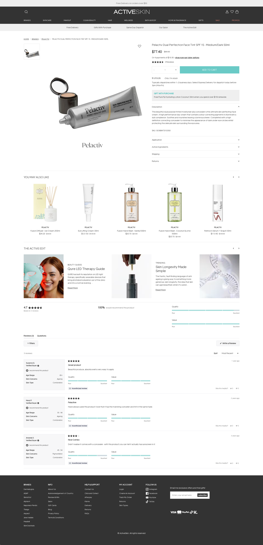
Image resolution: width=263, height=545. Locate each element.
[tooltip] (78, 388)
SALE (218, 20)
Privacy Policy (53, 513)
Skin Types (123, 505)
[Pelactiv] (92, 145)
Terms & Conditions (56, 517)
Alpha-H (27, 501)
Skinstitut (27, 497)
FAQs (87, 513)
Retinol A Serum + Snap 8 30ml (217, 230)
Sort (216, 353)
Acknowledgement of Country (60, 493)
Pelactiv (45, 227)
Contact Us (89, 489)
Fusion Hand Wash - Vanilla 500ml (131, 230)
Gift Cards (52, 505)
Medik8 (27, 521)
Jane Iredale (28, 517)
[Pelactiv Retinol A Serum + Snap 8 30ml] (217, 184)
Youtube (152, 497)
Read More (73, 288)
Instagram (153, 489)
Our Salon (163, 27)
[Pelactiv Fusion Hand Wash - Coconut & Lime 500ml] (174, 184)
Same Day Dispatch (135, 27)
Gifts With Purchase (102, 27)
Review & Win (53, 497)
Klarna (87, 501)
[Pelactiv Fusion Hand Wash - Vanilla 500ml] (131, 184)
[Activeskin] (131, 11)
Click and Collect (91, 493)
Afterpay (88, 497)
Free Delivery (72, 27)
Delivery (88, 505)
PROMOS (235, 20)
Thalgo (26, 509)
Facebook (153, 493)
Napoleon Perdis (30, 505)
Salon (50, 501)
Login (121, 489)
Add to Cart (209, 69)
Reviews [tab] (29, 336)
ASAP (26, 493)
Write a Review (230, 344)
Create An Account (127, 493)
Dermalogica (29, 489)
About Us (52, 489)
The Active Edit (189, 27)
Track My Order (125, 497)
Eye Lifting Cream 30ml (88, 230)
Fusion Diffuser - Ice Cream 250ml (45, 230)
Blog (50, 509)
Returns (88, 509)
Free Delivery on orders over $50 (131, 3)
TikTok (151, 501)
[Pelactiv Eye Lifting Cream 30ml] (88, 184)
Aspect (27, 513)
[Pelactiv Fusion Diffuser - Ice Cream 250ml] (45, 184)
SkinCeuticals (29, 525)
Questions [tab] (41, 336)
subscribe (202, 495)
